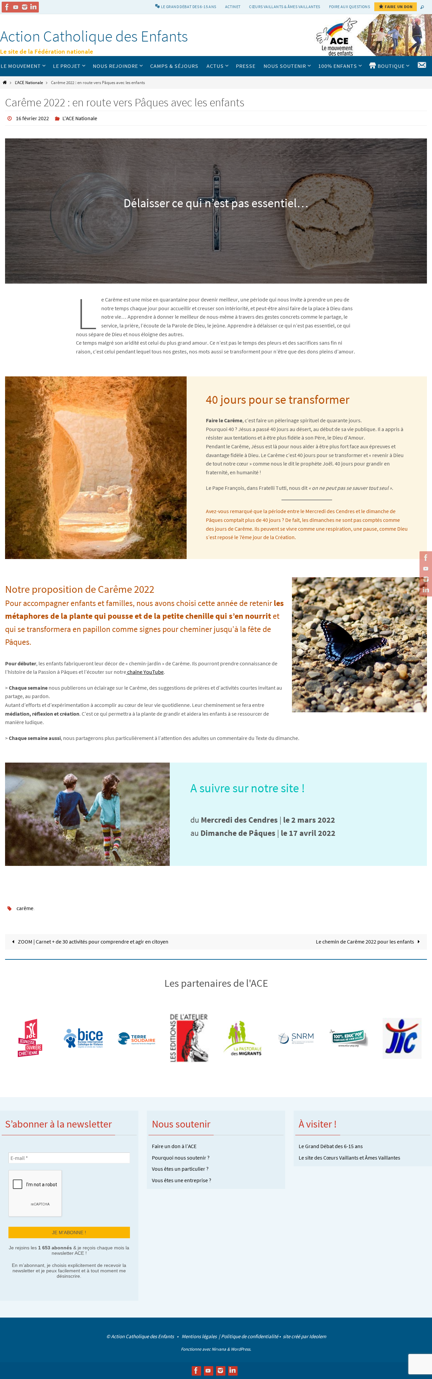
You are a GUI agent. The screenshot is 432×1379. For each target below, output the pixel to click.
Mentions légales (200, 1336)
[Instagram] (24, 7)
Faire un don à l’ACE (174, 1146)
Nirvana (219, 1349)
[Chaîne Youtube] (15, 7)
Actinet (233, 6)
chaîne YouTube (145, 671)
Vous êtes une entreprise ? (181, 1180)
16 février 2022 (32, 118)
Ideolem (317, 1336)
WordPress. (241, 1349)
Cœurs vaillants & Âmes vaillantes (284, 6)
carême (25, 908)
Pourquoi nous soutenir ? (181, 1157)
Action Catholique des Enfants (94, 36)
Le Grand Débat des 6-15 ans (331, 1146)
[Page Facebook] (7, 7)
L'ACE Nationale (29, 82)
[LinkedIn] (33, 7)
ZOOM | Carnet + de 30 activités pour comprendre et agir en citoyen (92, 941)
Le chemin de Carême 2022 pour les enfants (365, 941)
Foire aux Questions (349, 6)
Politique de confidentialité (249, 1336)
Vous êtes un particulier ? (180, 1168)
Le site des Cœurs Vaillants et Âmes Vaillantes (349, 1157)
